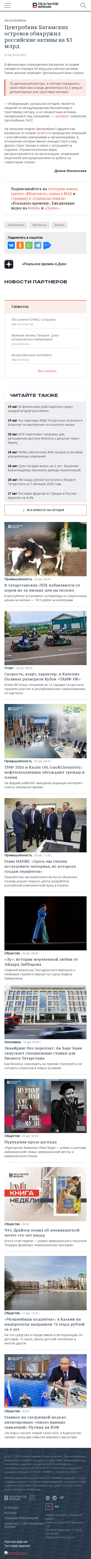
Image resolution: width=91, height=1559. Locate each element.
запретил (44, 133)
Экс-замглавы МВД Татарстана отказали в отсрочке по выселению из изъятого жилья (45, 422)
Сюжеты (19, 306)
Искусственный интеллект (31, 357)
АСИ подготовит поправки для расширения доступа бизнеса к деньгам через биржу (43, 438)
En (57, 1506)
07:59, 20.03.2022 (15, 55)
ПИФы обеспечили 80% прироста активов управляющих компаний (45, 454)
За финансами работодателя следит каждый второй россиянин (40, 409)
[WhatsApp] (28, 245)
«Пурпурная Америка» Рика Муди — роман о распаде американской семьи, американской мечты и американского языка (45, 1148)
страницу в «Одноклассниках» (38, 198)
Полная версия (15, 1542)
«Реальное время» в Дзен (44, 263)
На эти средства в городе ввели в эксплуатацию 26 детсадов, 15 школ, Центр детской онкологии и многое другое (44, 1331)
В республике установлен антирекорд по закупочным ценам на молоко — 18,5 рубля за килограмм (45, 592)
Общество (12, 953)
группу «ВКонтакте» (29, 193)
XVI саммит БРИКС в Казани (33, 322)
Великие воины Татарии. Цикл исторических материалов (35, 339)
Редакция (11, 1507)
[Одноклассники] (20, 245)
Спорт (9, 668)
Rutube (34, 208)
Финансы (39, 225)
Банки (59, 225)
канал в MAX (60, 193)
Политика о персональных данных (24, 1525)
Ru (49, 1506)
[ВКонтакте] (11, 245)
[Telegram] (37, 245)
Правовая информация (21, 1518)
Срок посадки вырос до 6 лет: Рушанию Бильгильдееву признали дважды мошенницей (44, 468)
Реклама (10, 1513)
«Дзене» (51, 208)
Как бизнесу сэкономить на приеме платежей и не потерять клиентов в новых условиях (43, 1058)
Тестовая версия (17, 1546)
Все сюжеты (47, 371)
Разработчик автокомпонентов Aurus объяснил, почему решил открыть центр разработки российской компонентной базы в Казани (41, 873)
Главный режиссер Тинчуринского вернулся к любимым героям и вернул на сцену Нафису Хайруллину (41, 968)
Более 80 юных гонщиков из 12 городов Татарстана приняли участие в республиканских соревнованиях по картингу (44, 683)
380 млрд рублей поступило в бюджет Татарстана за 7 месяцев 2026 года (42, 482)
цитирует (62, 116)
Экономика (15, 21)
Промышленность (18, 579)
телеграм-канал (62, 188)
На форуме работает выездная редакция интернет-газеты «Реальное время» (44, 777)
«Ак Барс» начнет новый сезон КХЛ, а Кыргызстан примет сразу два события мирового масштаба (42, 1427)
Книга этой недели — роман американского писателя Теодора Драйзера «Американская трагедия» (45, 1237)
